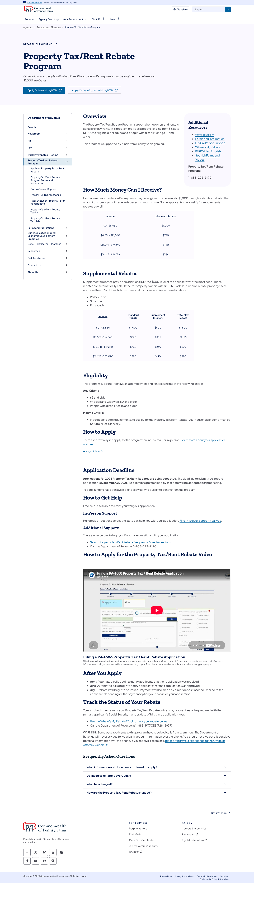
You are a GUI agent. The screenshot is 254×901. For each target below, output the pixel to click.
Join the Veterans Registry (143, 845)
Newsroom (34, 133)
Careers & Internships (194, 828)
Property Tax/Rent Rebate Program (43, 162)
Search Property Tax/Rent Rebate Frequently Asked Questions (130, 542)
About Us (33, 272)
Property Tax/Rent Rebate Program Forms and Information (45, 180)
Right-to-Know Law (193, 840)
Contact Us (34, 265)
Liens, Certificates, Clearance (44, 243)
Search (32, 127)
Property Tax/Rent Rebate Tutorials (45, 220)
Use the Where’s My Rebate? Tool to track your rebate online (128, 721)
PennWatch (188, 834)
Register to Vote (138, 828)
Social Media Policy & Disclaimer (214, 879)
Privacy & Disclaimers (184, 876)
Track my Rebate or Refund (43, 154)
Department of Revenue (44, 117)
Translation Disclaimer (207, 876)
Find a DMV (135, 834)
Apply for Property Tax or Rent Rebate (47, 170)
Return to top (219, 812)
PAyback (134, 851)
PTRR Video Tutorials (208, 151)
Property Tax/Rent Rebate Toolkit (45, 211)
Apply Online (93, 451)
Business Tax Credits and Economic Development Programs (41, 235)
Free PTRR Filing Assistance (45, 194)
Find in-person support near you (200, 520)
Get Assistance (36, 258)
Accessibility (166, 876)
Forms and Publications (41, 227)
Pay (30, 147)
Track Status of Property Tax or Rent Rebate (47, 202)
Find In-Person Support (43, 189)
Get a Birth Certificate (141, 840)
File (30, 140)
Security (224, 876)
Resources (34, 250)
